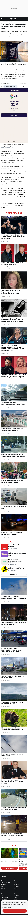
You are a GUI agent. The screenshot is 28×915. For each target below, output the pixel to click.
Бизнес (16, 878)
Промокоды (14, 542)
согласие (16, 906)
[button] (14, 547)
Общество (3, 893)
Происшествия (4, 897)
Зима (2, 886)
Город (15, 880)
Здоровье (16, 884)
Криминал (16, 886)
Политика (16, 895)
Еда (15, 882)
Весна (2, 880)
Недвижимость (4, 891)
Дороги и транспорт (6, 21)
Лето (15, 888)
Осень (2, 895)
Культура (3, 888)
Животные (3, 884)
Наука (15, 890)
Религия (16, 899)
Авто (2, 878)
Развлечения (4, 899)
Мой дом (3, 890)
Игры (14, 846)
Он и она (16, 893)
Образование (17, 891)
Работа (15, 897)
